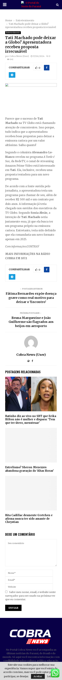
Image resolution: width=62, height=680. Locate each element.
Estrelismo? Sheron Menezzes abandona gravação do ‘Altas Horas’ (29, 469)
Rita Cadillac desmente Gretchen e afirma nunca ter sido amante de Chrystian (29, 519)
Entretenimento (13, 32)
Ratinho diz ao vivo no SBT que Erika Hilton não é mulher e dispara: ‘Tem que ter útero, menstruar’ (30, 419)
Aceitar (38, 676)
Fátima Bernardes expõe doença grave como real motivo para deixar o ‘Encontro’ (31, 298)
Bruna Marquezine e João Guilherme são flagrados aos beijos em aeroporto (31, 322)
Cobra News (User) (19, 56)
